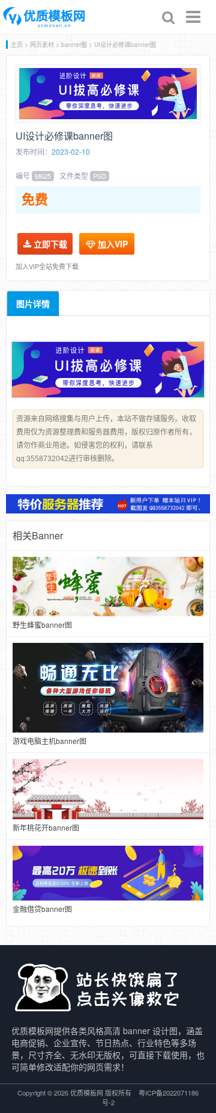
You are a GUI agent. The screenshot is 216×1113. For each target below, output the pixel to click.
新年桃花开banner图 (46, 827)
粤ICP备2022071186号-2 (150, 1097)
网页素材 (42, 44)
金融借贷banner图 (42, 909)
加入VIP (111, 244)
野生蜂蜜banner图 (42, 624)
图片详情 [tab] (33, 303)
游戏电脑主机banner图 (49, 741)
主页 (17, 44)
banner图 (74, 44)
